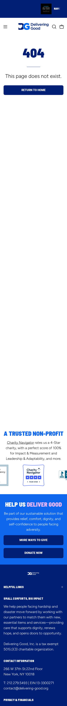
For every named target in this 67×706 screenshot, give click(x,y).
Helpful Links (14, 587)
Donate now (33, 553)
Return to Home (33, 90)
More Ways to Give (33, 540)
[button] (53, 26)
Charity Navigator (20, 443)
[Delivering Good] (33, 26)
